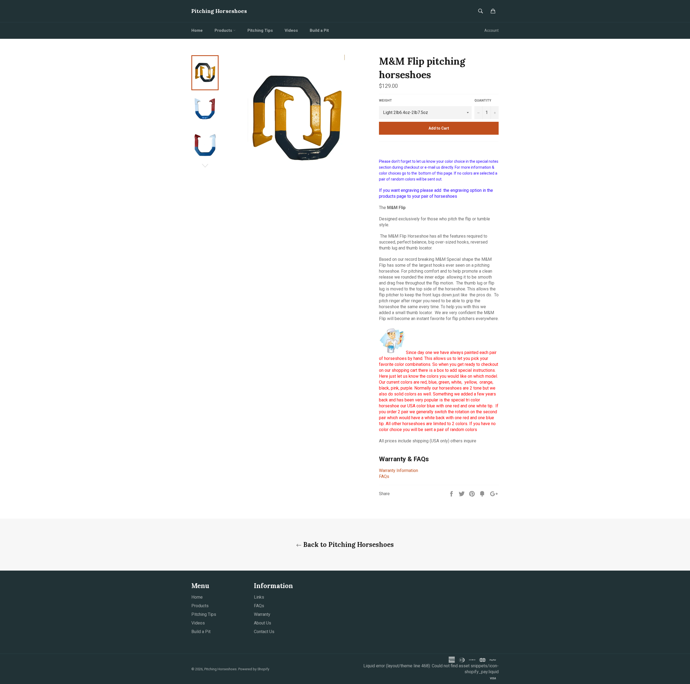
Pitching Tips (260, 30)
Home (197, 30)
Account (491, 30)
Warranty (262, 614)
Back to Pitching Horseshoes (348, 544)
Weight (385, 100)
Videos (291, 30)
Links (259, 597)
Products (224, 30)
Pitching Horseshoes (219, 11)
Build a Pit (319, 30)
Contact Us (264, 631)
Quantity (482, 100)
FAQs (384, 476)
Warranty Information (398, 470)
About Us (262, 623)
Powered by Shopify (253, 669)
